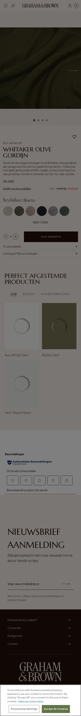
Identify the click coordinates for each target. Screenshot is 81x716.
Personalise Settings (24, 709)
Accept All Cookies (56, 709)
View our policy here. (31, 701)
